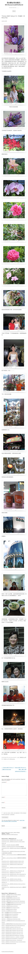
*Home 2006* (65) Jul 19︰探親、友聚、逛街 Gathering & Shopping (20, 769)
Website (3, 807)
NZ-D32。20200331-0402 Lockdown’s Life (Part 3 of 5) (12, 930)
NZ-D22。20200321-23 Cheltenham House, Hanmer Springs (13, 941)
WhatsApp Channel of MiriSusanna (10, 834)
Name (3, 797)
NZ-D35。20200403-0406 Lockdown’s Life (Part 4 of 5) (12, 928)
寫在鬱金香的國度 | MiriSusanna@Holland (14, 4)
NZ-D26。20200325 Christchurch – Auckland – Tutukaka (13, 936)
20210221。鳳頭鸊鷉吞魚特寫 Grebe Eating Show (11, 904)
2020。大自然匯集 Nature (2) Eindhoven (10, 915)
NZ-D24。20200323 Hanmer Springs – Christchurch (12, 940)
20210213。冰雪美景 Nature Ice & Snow (10, 906)
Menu (14, 11)
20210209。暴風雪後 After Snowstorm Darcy (10, 907)
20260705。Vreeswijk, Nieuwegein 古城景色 (10, 844)
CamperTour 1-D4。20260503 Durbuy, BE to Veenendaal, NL (14, 874)
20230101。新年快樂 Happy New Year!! (9, 896)
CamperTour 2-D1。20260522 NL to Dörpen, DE (11, 872)
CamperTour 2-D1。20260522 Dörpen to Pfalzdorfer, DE (13, 870)
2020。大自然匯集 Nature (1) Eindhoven (10, 917)
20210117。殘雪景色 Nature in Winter (9, 909)
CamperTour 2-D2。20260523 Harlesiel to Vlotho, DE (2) (13, 861)
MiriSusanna (12, 759)
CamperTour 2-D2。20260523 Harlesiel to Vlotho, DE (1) (13, 862)
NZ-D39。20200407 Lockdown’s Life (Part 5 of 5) (11, 927)
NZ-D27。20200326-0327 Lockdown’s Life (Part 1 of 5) (12, 933)
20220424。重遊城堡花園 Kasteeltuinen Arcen (11, 897)
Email (3, 802)
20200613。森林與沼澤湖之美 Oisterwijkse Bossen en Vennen (14, 923)
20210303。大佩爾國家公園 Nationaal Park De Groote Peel (13, 902)
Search (3, 825)
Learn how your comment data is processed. (13, 821)
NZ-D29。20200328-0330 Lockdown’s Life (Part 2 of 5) (12, 932)
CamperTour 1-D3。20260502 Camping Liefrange (11, 879)
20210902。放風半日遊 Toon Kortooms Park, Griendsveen (13, 901)
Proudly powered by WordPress (7, 951)
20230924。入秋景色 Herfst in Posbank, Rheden (11, 894)
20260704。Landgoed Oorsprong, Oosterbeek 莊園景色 (13, 846)
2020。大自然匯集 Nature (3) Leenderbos (10, 914)
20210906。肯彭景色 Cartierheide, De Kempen (11, 899)
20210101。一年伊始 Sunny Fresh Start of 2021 (11, 919)
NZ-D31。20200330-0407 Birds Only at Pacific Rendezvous (13, 925)
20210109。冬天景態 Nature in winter (9, 910)
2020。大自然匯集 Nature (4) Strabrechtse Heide (11, 912)
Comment (4, 782)
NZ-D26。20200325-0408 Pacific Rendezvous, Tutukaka (13, 935)
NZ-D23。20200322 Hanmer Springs (9, 943)
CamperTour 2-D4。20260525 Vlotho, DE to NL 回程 (12, 840)
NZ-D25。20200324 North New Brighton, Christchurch (12, 938)
